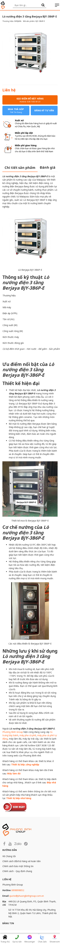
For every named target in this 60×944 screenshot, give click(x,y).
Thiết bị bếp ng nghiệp (25, 764)
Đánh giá (47, 167)
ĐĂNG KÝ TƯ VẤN (44, 110)
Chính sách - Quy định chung (17, 871)
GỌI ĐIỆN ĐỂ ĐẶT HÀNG (30, 100)
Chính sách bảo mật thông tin (17, 866)
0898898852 (17, 890)
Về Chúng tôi (9, 856)
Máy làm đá (13, 773)
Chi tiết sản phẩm (20, 167)
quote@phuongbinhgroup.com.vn (26, 895)
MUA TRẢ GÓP (16, 110)
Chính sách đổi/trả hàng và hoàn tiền (21, 861)
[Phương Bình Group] (3, 5)
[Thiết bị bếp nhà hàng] (15, 806)
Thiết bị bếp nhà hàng (18, 798)
